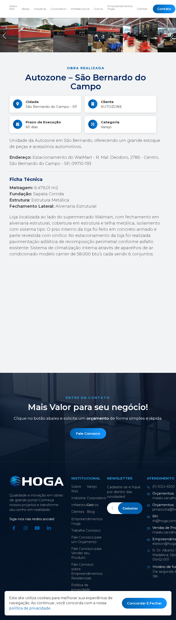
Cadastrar (130, 508)
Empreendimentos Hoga (119, 7)
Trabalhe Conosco (86, 530)
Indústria (40, 9)
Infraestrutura (80, 9)
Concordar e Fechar (144, 603)
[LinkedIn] (49, 528)
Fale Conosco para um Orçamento (86, 539)
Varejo (26, 9)
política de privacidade (29, 608)
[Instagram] (25, 528)
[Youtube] (37, 528)
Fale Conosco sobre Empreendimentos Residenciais (86, 571)
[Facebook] (14, 528)
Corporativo (58, 9)
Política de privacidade (80, 587)
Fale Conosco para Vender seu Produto (86, 553)
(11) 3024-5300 (163, 487)
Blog (91, 512)
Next (170, 35)
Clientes (142, 9)
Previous (5, 35)
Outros (98, 9)
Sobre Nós (13, 7)
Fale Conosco (88, 433)
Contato (164, 9)
